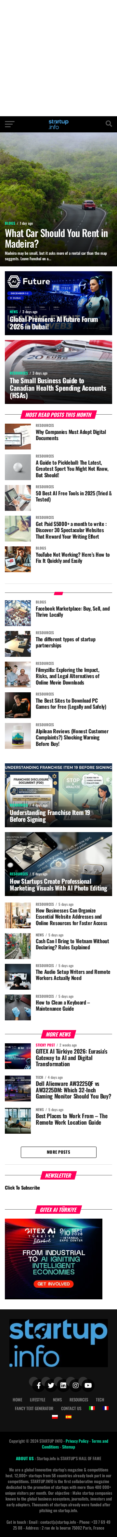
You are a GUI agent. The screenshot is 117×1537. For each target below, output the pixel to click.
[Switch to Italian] (92, 1408)
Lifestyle (37, 1400)
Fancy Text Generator (34, 1408)
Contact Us (71, 1408)
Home (17, 1400)
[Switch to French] (106, 1408)
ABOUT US (25, 1458)
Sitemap (68, 1447)
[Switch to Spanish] (69, 1417)
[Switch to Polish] (55, 1417)
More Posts (58, 1152)
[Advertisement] (58, 58)
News (57, 1400)
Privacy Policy (77, 1441)
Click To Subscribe (22, 1187)
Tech (100, 1400)
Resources (79, 1400)
